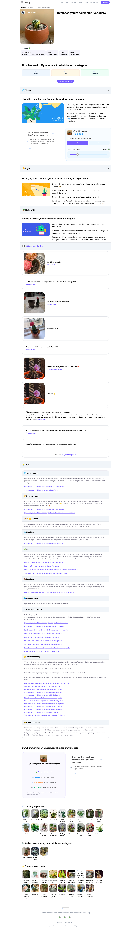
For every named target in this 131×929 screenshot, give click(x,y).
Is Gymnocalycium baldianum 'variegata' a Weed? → (41, 651)
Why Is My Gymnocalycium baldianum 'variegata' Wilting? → (44, 715)
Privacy (62, 926)
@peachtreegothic (32, 12)
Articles (73, 2)
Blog (86, 2)
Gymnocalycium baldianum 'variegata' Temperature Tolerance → (46, 623)
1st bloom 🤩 (51, 394)
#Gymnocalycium (35, 246)
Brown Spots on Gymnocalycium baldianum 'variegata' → (43, 701)
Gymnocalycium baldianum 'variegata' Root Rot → (41, 490)
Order (72, 52)
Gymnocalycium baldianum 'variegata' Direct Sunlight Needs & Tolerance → (49, 513)
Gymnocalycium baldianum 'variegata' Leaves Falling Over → (44, 703)
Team (80, 2)
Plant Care (64, 2)
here (36, 619)
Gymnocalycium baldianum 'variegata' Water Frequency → (44, 486)
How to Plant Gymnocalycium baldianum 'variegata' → (42, 637)
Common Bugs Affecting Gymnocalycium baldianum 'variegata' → (46, 683)
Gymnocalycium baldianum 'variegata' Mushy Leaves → (43, 695)
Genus (49, 52)
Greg (68, 119)
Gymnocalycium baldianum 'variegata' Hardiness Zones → (44, 626)
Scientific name (26, 52)
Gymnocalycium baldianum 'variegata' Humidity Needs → (43, 543)
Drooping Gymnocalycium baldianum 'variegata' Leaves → (44, 689)
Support (49, 926)
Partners (55, 926)
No (78, 143)
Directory (81, 926)
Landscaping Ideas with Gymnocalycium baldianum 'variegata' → (46, 630)
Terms (67, 926)
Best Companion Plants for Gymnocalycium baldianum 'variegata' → (47, 648)
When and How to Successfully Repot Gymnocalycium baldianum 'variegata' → (51, 569)
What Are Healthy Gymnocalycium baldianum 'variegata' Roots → (46, 573)
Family (62, 52)
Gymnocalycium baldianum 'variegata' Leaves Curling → (43, 706)
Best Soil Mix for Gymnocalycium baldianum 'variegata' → (43, 562)
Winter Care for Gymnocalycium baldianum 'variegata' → (43, 644)
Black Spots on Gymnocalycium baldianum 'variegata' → (43, 698)
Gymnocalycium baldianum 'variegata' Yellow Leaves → (43, 709)
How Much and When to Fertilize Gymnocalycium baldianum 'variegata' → (49, 592)
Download (105, 2)
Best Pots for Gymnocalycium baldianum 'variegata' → (42, 566)
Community (94, 2)
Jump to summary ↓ (65, 81)
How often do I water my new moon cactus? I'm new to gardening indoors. (51, 444)
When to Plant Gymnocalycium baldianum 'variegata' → (43, 633)
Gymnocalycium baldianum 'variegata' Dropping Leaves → (44, 692)
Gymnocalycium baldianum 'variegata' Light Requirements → (44, 509)
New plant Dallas (52, 328)
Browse (66, 455)
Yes (99, 143)
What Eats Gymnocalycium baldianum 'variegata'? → (42, 686)
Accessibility (73, 926)
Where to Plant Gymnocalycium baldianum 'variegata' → (43, 641)
